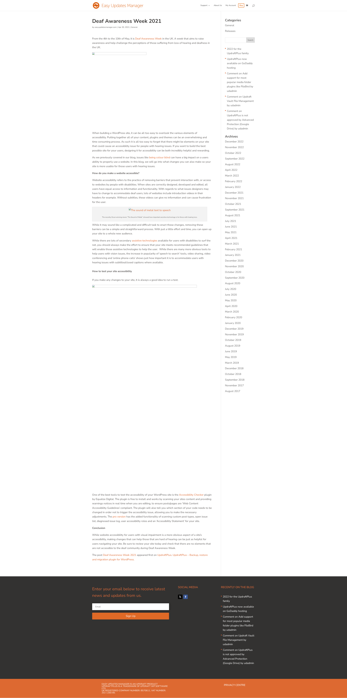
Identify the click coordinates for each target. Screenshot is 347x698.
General (134, 27)
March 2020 (232, 311)
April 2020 (231, 306)
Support (203, 5)
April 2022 (231, 170)
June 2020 (231, 295)
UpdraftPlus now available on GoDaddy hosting (240, 63)
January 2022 (233, 187)
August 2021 (232, 215)
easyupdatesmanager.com (106, 27)
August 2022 (232, 164)
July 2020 (230, 289)
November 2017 (234, 385)
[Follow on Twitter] (180, 597)
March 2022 (232, 175)
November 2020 (234, 266)
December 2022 (234, 141)
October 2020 (233, 272)
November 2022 (234, 147)
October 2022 (233, 153)
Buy (241, 5)
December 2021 (234, 193)
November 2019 (234, 334)
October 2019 (233, 340)
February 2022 (233, 181)
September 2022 (234, 158)
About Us (218, 5)
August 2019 (232, 346)
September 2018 (234, 380)
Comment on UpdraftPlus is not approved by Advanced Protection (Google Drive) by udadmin (240, 119)
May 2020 (231, 300)
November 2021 (234, 198)
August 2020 (232, 283)
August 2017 (232, 391)
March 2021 (232, 244)
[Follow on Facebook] (185, 597)
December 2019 (234, 329)
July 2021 (230, 221)
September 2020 (234, 278)
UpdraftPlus (164, 555)
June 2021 (231, 226)
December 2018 (234, 368)
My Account (231, 5)
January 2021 (233, 255)
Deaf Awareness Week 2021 (119, 555)
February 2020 (233, 317)
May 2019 (231, 357)
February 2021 (233, 249)
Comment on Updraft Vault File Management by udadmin (240, 101)
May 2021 (231, 232)
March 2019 (232, 363)
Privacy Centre (234, 685)
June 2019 (231, 351)
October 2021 (233, 204)
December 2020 (234, 260)
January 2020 (233, 323)
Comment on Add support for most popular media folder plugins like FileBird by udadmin (240, 82)
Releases (230, 31)
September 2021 (234, 209)
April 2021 (231, 238)
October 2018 (233, 374)
